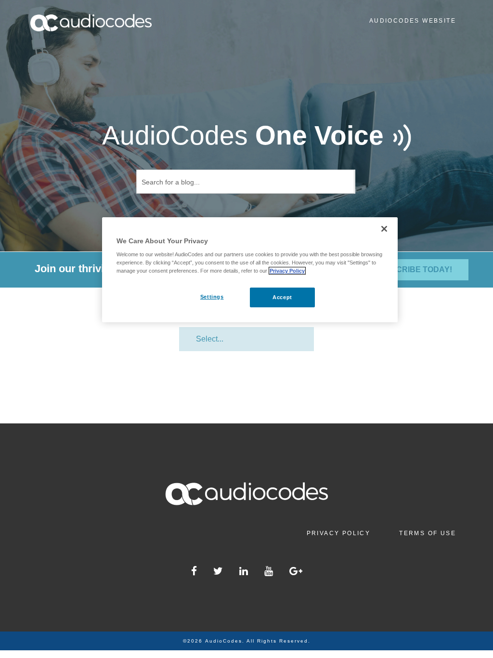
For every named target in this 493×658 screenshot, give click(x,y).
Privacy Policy (287, 271)
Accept (282, 297)
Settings (212, 297)
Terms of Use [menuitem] (427, 533)
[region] (250, 270)
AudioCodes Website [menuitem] (412, 20)
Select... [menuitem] (209, 339)
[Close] (384, 228)
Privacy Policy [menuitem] (339, 533)
